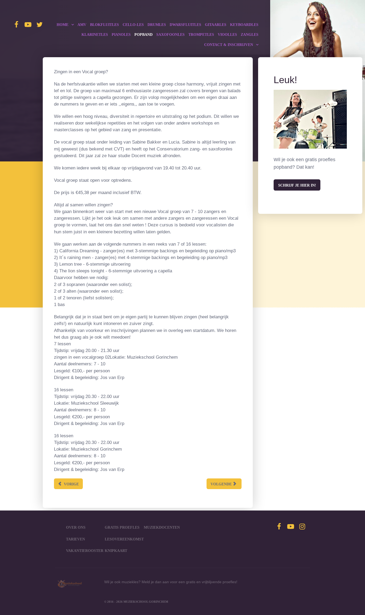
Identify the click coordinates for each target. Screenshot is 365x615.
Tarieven (75, 539)
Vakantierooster (84, 550)
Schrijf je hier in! (297, 185)
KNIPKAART (116, 550)
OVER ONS (76, 527)
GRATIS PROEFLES (122, 527)
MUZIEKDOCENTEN (162, 527)
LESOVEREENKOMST (124, 539)
